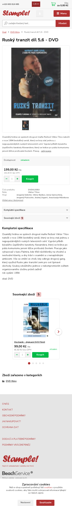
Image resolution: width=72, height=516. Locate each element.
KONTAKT (7, 409)
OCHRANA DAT (10, 427)
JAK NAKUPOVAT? (11, 421)
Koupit (30, 178)
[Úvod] (16, 13)
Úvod (4, 32)
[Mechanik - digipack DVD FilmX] (36, 320)
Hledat (63, 23)
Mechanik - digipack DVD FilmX (29, 342)
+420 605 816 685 (10, 4)
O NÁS (5, 403)
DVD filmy (15, 32)
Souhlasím (45, 502)
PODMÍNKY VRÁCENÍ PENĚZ (16, 444)
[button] (29, 363)
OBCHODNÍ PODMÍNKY (13, 415)
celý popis (46, 151)
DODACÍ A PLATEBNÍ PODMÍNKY (18, 439)
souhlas (48, 487)
